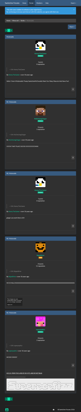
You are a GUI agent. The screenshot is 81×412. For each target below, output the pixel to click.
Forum (31, 3)
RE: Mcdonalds (11, 102)
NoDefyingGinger (40, 119)
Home (24, 3)
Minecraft (15, 20)
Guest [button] (73, 3)
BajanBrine (40, 255)
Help (47, 3)
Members (39, 3)
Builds (23, 20)
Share (72, 27)
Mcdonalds (10, 37)
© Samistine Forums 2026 (66, 409)
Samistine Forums (12, 3)
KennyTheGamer (41, 53)
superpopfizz (40, 329)
